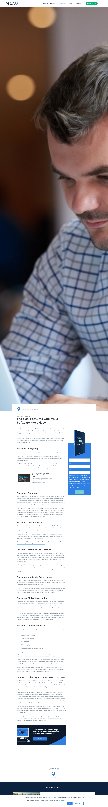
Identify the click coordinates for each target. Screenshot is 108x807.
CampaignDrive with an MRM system (48, 700)
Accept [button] (70, 803)
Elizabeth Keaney (24, 631)
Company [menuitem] (78, 3)
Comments (53, 778)
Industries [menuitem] (52, 3)
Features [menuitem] (44, 3)
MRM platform (22, 680)
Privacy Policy (63, 800)
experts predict (39, 433)
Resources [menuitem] (62, 3)
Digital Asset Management (23, 416)
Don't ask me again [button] (78, 803)
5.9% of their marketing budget (47, 456)
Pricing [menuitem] (70, 3)
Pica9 (24, 409)
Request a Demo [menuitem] (91, 3)
